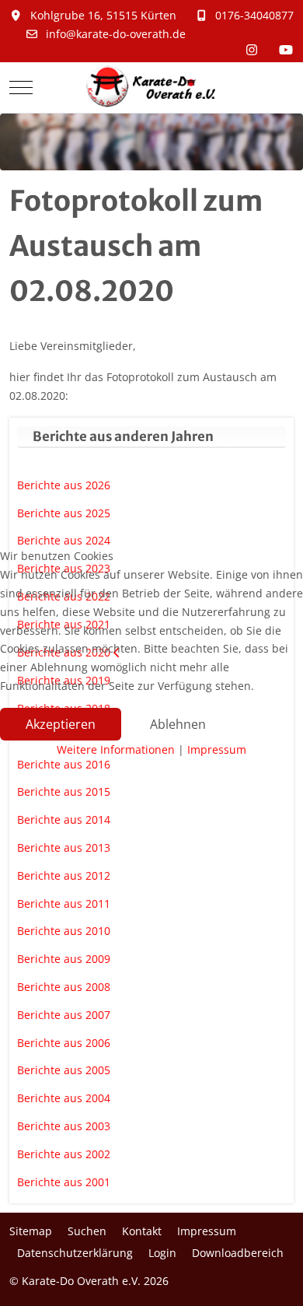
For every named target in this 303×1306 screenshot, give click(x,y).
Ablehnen (178, 724)
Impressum (216, 749)
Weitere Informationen (116, 749)
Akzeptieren (61, 724)
